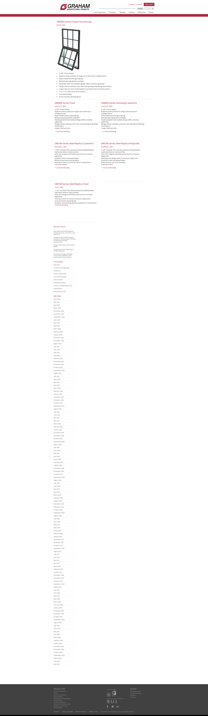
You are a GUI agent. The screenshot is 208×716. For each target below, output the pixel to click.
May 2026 (57, 302)
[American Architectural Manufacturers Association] (109, 696)
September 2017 (59, 548)
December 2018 (59, 504)
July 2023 (57, 347)
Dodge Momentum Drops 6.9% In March (64, 245)
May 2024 (57, 323)
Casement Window (60, 691)
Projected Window (60, 702)
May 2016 (57, 596)
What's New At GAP (60, 291)
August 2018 (58, 516)
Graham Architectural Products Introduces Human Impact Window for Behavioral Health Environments (65, 239)
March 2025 (57, 308)
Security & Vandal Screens (62, 704)
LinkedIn (117, 706)
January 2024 (58, 335)
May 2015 (57, 632)
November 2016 (59, 578)
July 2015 (57, 626)
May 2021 (57, 418)
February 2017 (58, 569)
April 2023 (57, 355)
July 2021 (57, 412)
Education (57, 265)
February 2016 (58, 605)
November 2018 (59, 507)
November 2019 (59, 471)
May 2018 (57, 525)
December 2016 (59, 575)
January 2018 (58, 537)
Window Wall (58, 708)
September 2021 (59, 406)
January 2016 (58, 608)
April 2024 (57, 326)
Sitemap (133, 697)
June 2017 (57, 557)
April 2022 (57, 385)
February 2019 (58, 498)
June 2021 (57, 415)
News (151, 12)
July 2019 (57, 483)
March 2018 (57, 531)
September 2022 (59, 370)
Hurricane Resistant (60, 277)
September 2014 (59, 655)
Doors (56, 693)
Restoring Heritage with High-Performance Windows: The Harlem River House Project (63, 255)
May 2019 (57, 489)
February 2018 (58, 534)
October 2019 (58, 474)
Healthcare (57, 271)
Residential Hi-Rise (60, 283)
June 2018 (57, 522)
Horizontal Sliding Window (62, 698)
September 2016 (59, 584)
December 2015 (59, 611)
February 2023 (58, 358)
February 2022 (58, 391)
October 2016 (58, 581)
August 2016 (58, 587)
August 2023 (58, 344)
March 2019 (57, 495)
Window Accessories (60, 706)
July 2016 (57, 590)
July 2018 (57, 519)
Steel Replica (58, 288)
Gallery (132, 12)
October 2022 (58, 367)
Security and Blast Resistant (63, 286)
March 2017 (57, 566)
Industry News (58, 280)
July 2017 (57, 554)
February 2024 (58, 332)
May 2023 (57, 352)
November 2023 (59, 341)
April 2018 (57, 528)
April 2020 (57, 456)
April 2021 (57, 421)
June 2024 (57, 320)
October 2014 (58, 652)
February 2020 (58, 462)
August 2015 (58, 623)
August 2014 (58, 658)
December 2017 (59, 539)
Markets (123, 12)
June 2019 (57, 486)
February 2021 (58, 427)
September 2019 (59, 477)
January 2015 (58, 643)
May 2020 (57, 453)
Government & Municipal (61, 268)
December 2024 (59, 311)
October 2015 (58, 617)
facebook (108, 706)
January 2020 (58, 465)
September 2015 (59, 620)
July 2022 (57, 376)
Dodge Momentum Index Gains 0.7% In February (63, 250)
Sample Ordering (135, 693)
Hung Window (58, 700)
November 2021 (59, 400)
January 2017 (58, 572)
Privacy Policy (81, 712)
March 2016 (57, 602)
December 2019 (59, 468)
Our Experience (100, 12)
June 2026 (57, 299)
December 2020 (59, 433)
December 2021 (59, 397)
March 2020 (57, 459)
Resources (142, 12)
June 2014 (57, 661)
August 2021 (58, 409)
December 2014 (59, 646)
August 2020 (58, 444)
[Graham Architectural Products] (72, 6)
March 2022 (57, 388)
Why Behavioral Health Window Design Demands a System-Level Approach (64, 232)
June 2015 (57, 628)
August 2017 (58, 551)
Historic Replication (60, 274)
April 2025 (57, 305)
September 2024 (59, 317)
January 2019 (58, 501)
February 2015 (58, 640)
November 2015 (59, 614)
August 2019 (58, 480)
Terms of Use (93, 712)
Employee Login (135, 691)
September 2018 (59, 513)
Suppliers (133, 695)
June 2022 (57, 379)
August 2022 (58, 373)
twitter (112, 706)
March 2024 (57, 329)
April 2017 (57, 563)
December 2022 (59, 361)
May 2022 (57, 382)
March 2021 (57, 424)
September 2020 (59, 442)
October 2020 (58, 439)
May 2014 (57, 664)
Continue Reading (63, 131)
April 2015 (57, 634)
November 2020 (59, 436)
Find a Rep (149, 4)
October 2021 (58, 403)
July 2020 (57, 447)
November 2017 (59, 542)
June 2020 (57, 450)
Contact (132, 4)
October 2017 (58, 545)
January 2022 (58, 394)
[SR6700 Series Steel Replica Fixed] (65, 229)
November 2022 (59, 364)
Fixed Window (58, 697)
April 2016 (57, 599)
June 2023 (57, 350)
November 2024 (59, 314)
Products (112, 12)
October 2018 (58, 510)
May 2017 (57, 560)
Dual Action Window (60, 695)
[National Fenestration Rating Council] (114, 696)
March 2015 (57, 637)
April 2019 (57, 492)
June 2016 (57, 593)
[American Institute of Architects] (113, 702)
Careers (139, 4)
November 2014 (59, 649)
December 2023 (59, 338)
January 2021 (58, 430)
